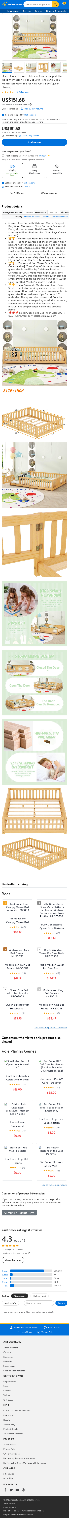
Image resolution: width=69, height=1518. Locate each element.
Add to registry (51, 192)
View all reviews (13, 1260)
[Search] (55, 4)
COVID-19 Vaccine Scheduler (17, 1410)
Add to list (18, 192)
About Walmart (10, 1347)
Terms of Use (9, 1444)
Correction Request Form (19, 1212)
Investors (7, 1361)
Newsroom (8, 1356)
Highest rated (39, 1295)
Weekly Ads (46, 1331)
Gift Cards (8, 1399)
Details (27, 186)
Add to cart (34, 142)
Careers (7, 1352)
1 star (6, 1285)
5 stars (5, 1271)
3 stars (5, 1278)
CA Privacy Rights (11, 1453)
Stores (6, 1386)
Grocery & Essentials (55, 10)
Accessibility (9, 1424)
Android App (9, 1478)
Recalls (6, 1419)
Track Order (26, 1331)
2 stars (5, 1282)
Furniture (45, 216)
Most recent (19, 1295)
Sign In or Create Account (26, 1327)
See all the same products (54, 1184)
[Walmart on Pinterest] (23, 1490)
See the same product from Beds (50, 1027)
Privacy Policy (10, 1449)
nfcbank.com (30, 114)
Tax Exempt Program (13, 1433)
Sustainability (9, 1365)
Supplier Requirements (14, 1370)
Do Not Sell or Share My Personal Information (24, 1462)
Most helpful (10, 1302)
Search (61, 1302)
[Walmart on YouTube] (17, 1490)
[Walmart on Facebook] (5, 1490)
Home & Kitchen (31, 216)
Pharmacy (8, 1415)
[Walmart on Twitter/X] (11, 1490)
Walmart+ (8, 1395)
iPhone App (8, 1473)
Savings (38, 10)
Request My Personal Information (19, 1458)
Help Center (53, 1327)
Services (27, 10)
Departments (13, 10)
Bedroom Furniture (59, 216)
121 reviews (24, 92)
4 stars (5, 1274)
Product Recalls (10, 1429)
